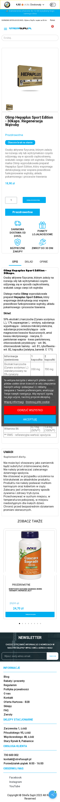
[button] (8, 76)
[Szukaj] (55, 38)
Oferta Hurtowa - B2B (17, 702)
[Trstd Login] (55, 4)
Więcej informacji (14, 401)
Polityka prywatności (16, 689)
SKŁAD (29, 261)
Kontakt (8, 697)
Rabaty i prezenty (14, 681)
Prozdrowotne (14, 135)
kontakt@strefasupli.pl (17, 759)
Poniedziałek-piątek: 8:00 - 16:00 (23, 763)
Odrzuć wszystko (30, 410)
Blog (6, 676)
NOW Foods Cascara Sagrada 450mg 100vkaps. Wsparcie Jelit (25, 590)
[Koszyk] (51, 28)
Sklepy (8, 706)
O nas (7, 693)
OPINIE (44, 261)
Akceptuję (30, 419)
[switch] (53, 5)
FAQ (6, 710)
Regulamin (10, 685)
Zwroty (8, 714)
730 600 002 (11, 755)
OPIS (15, 261)
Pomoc (52, 20)
